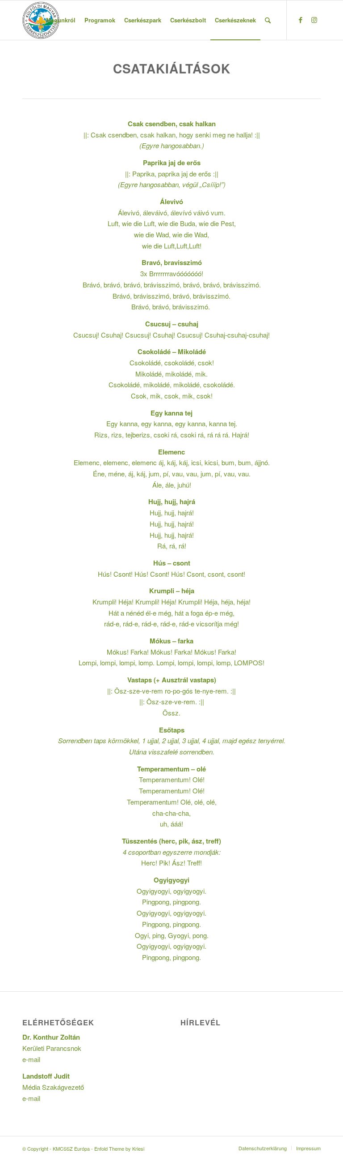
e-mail (31, 1059)
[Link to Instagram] (314, 19)
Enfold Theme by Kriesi (119, 1148)
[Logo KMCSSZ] (40, 20)
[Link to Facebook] (300, 19)
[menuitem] (61, 20)
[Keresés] (267, 20)
